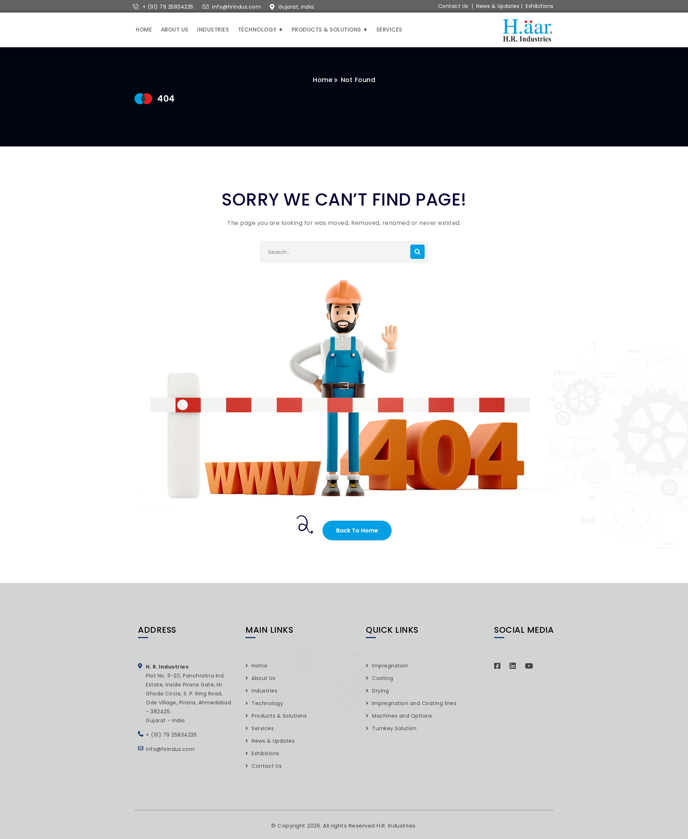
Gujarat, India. (296, 6)
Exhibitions (540, 6)
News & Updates (497, 6)
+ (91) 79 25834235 (168, 6)
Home (323, 79)
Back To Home (357, 530)
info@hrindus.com (236, 6)
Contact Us (453, 6)
